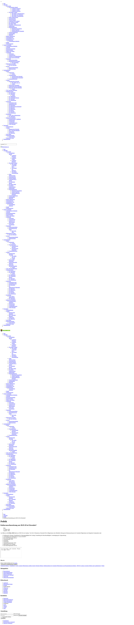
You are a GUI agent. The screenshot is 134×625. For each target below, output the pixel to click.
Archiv (15, 563)
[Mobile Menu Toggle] (1, 1)
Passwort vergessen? (7, 623)
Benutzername (17, 613)
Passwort (16, 615)
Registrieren (6, 620)
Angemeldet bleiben (6, 616)
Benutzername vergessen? (9, 622)
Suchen (2, 144)
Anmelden (3, 618)
